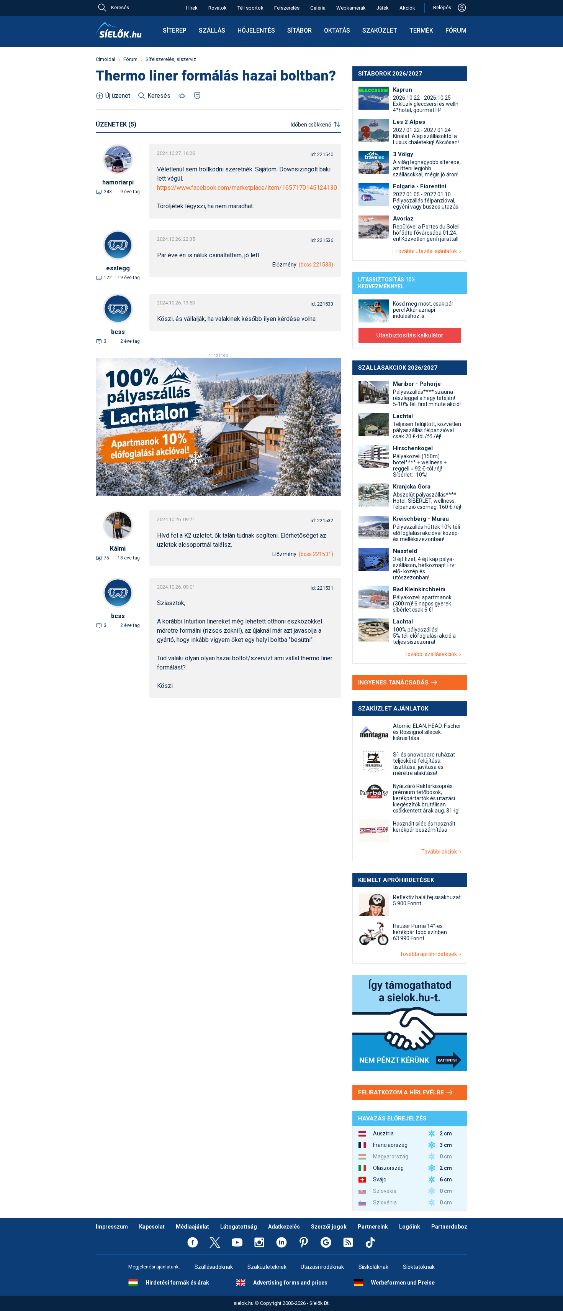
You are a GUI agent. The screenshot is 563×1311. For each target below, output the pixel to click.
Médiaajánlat (192, 1227)
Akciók (407, 8)
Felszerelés (287, 8)
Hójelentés (256, 30)
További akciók (440, 852)
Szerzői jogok (329, 1227)
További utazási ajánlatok (427, 251)
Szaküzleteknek (266, 1267)
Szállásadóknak (214, 1267)
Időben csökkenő (311, 125)
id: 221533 (322, 304)
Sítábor (299, 30)
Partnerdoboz (449, 1227)
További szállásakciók (431, 654)
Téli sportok (250, 8)
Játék (382, 8)
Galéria (318, 8)
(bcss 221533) (316, 265)
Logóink (409, 1227)
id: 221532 (322, 520)
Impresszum (112, 1227)
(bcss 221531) (316, 554)
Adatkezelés (284, 1227)
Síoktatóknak (419, 1267)
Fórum (455, 30)
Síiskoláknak (373, 1267)
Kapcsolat (152, 1227)
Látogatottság (238, 1227)
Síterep (175, 30)
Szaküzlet (379, 30)
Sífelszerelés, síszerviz (171, 59)
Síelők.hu (119, 30)
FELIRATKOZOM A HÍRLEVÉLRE (401, 1092)
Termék (421, 30)
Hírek (192, 8)
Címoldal (105, 59)
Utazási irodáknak (322, 1267)
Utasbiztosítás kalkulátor (409, 335)
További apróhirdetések (429, 954)
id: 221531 (322, 588)
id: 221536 (322, 240)
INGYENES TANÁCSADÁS (394, 682)
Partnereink (373, 1227)
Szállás (212, 30)
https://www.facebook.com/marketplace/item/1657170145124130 (247, 187)
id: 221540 (322, 154)
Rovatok (217, 8)
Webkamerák (351, 8)
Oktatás (337, 30)
